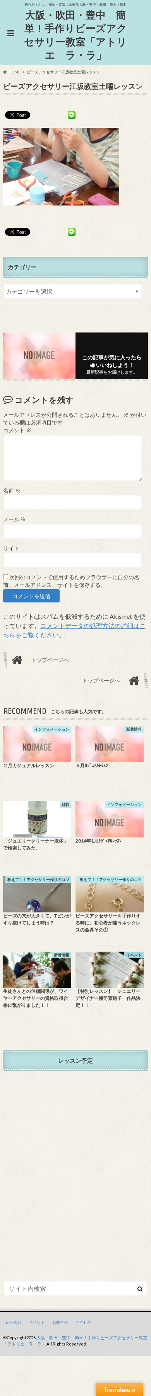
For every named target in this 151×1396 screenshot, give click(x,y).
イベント (37, 1322)
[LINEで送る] (72, 114)
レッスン (13, 1322)
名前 (12, 490)
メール (14, 519)
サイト (11, 548)
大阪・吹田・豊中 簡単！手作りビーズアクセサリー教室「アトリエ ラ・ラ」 (75, 35)
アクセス (83, 1322)
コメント (17, 430)
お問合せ (60, 1322)
